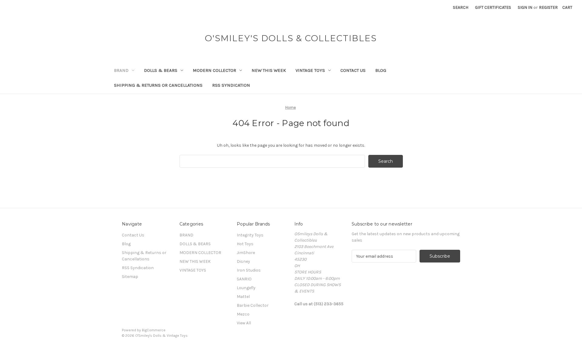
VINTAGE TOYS (310, 70)
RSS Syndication (231, 85)
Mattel (243, 296)
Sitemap (130, 276)
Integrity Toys (250, 235)
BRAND (121, 70)
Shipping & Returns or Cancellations (158, 85)
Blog (380, 70)
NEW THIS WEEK (269, 70)
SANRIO (244, 279)
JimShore (246, 252)
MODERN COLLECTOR (214, 70)
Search (460, 7)
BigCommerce (154, 330)
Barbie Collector (253, 305)
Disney (243, 261)
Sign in (525, 7)
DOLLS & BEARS (160, 70)
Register (548, 7)
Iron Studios (249, 270)
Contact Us (353, 70)
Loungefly (246, 287)
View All (244, 323)
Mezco (243, 314)
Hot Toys (245, 243)
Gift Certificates (493, 7)
